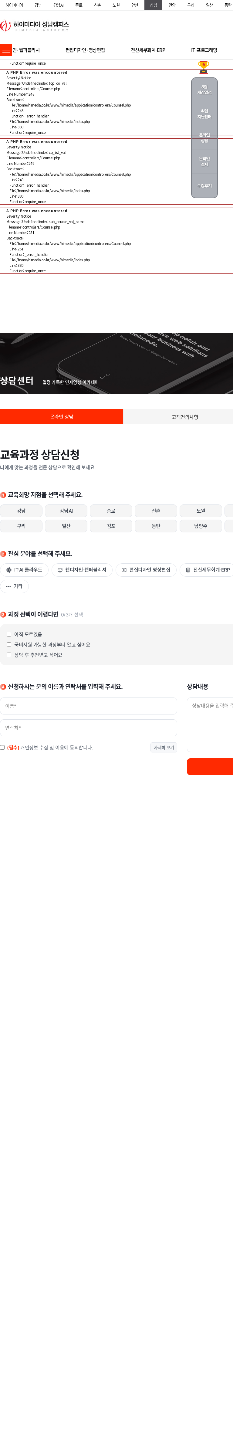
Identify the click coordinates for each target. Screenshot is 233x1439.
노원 (116, 5)
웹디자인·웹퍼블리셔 (19, 49)
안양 (172, 5)
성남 (153, 5)
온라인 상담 (61, 416)
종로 (78, 5)
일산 (209, 5)
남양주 (201, 526)
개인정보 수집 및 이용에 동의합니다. (50, 748)
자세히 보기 (164, 747)
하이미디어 (14, 5)
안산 (134, 5)
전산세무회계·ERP (148, 49)
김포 (111, 526)
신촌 (97, 5)
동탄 (156, 526)
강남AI (58, 5)
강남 (38, 5)
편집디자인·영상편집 (85, 49)
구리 (190, 5)
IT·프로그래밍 (204, 49)
